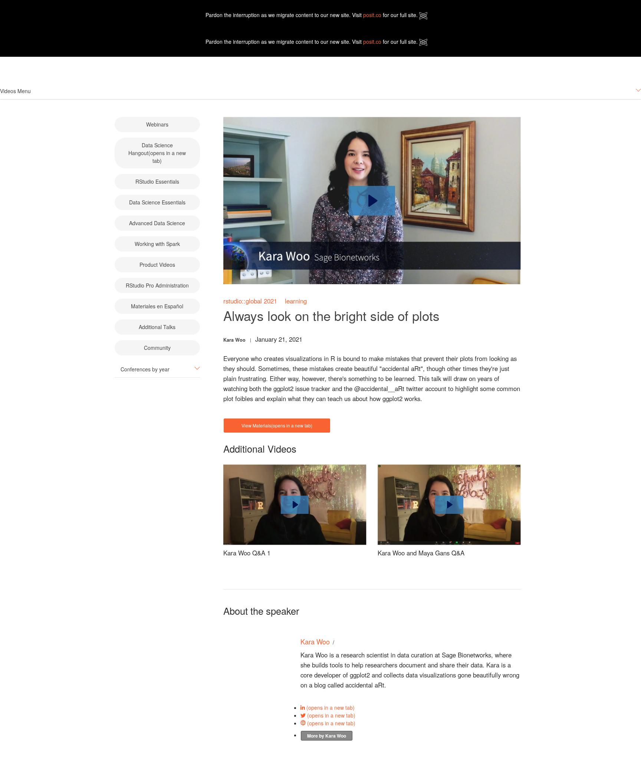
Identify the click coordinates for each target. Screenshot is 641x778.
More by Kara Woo (326, 735)
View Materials (276, 425)
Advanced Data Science (157, 223)
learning (296, 300)
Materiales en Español (157, 306)
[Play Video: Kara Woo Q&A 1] (295, 504)
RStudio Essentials (157, 181)
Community (157, 347)
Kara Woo (234, 340)
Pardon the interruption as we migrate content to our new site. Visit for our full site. (312, 15)
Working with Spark (157, 243)
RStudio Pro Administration (157, 285)
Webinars (157, 124)
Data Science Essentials (157, 202)
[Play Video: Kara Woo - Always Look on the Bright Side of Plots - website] (372, 201)
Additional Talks (157, 327)
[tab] (320, 91)
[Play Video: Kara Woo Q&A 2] (449, 504)
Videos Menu (15, 91)
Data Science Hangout (157, 152)
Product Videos (157, 264)
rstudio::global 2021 (250, 300)
